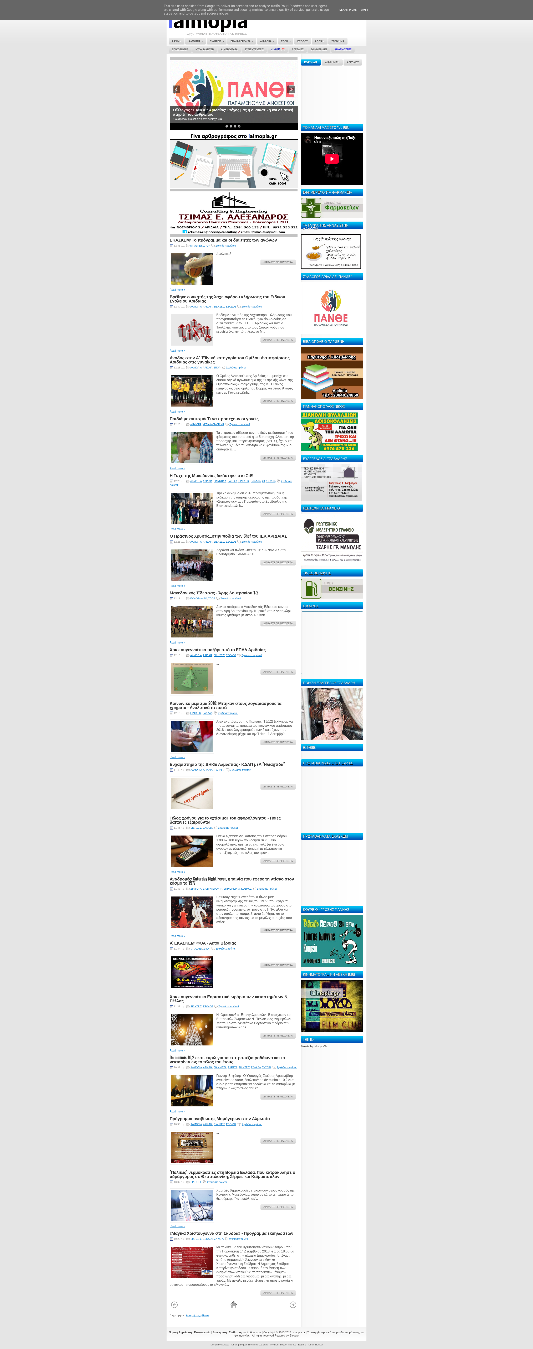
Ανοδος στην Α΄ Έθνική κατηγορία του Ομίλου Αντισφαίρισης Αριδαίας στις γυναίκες (230, 359)
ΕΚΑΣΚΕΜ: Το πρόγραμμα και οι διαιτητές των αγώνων (223, 240)
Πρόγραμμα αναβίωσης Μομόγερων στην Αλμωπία (220, 1118)
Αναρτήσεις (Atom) (197, 1315)
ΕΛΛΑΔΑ (256, 481)
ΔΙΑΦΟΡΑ (195, 424)
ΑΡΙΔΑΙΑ (207, 306)
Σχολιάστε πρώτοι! (225, 245)
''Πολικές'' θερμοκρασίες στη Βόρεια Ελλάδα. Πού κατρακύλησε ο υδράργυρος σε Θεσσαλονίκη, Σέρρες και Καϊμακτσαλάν (232, 1174)
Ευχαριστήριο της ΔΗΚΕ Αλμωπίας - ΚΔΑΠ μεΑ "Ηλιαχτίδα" (227, 764)
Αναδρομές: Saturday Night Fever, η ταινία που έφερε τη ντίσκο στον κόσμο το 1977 (232, 881)
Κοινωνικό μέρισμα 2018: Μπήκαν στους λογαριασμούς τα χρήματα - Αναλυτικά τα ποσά (225, 705)
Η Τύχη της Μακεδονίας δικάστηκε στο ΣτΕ (211, 475)
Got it (365, 9)
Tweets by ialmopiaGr (314, 1046)
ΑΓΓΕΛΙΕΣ (353, 62)
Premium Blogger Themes (283, 1344)
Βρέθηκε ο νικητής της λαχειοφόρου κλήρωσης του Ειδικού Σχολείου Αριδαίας (227, 298)
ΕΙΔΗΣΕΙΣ (219, 306)
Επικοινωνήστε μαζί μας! (195, 114)
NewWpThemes (229, 1344)
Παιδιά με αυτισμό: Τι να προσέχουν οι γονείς (214, 418)
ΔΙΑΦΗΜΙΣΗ (332, 62)
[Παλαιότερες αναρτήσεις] (293, 1307)
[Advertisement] (332, 94)
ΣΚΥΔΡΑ (270, 481)
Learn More (348, 9)
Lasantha (263, 1344)
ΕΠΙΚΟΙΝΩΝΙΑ (232, 888)
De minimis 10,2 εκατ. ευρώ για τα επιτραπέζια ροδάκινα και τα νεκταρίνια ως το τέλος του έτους (227, 1059)
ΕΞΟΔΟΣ (231, 306)
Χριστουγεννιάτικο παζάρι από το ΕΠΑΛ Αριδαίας (218, 649)
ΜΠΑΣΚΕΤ (196, 245)
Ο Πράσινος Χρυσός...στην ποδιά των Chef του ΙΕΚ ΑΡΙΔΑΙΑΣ (228, 536)
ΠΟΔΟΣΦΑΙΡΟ (198, 598)
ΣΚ (263, 481)
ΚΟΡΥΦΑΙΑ (311, 62)
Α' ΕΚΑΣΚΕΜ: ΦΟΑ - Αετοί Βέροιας (203, 943)
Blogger (294, 1335)
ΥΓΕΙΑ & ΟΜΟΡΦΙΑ (213, 424)
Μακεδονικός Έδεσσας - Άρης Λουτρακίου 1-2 (214, 592)
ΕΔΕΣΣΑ (232, 481)
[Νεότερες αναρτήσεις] (174, 1307)
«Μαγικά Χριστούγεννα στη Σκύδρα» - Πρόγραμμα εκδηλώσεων (231, 1233)
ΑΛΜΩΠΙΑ (196, 306)
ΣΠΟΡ (206, 245)
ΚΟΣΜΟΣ (246, 888)
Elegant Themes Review (310, 1344)
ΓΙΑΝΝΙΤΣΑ (220, 481)
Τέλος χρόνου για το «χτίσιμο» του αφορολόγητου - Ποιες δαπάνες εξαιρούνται (225, 820)
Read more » (177, 289)
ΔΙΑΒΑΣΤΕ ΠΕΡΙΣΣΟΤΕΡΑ (278, 262)
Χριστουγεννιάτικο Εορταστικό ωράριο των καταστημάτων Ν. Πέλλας (229, 998)
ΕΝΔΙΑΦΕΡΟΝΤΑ (212, 888)
